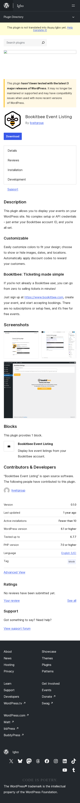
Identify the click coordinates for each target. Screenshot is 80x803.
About (8, 651)
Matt (9, 722)
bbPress (11, 728)
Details (12, 150)
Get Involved (51, 683)
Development (17, 179)
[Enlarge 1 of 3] (33, 336)
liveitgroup (37, 123)
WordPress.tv (15, 703)
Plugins (46, 665)
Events (46, 690)
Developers (11, 696)
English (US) (68, 553)
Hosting (9, 665)
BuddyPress (14, 735)
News (8, 658)
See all (71, 600)
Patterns (48, 671)
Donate (49, 696)
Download (12, 136)
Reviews (13, 160)
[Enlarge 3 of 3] (71, 366)
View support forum (17, 628)
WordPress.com (16, 715)
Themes (47, 658)
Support (12, 189)
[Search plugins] (43, 42)
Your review (12, 600)
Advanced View (14, 572)
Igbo (15, 752)
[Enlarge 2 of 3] (71, 336)
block (72, 561)
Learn (7, 683)
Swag (47, 703)
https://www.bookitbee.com (44, 297)
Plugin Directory (13, 16)
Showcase (49, 651)
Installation (15, 170)
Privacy (9, 671)
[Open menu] (74, 5)
